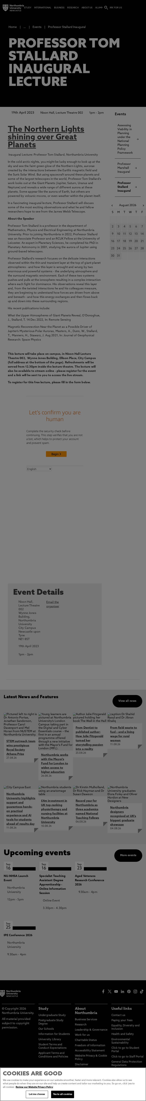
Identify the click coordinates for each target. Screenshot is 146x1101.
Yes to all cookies (62, 1094)
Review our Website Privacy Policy (34, 1087)
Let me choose (37, 1094)
